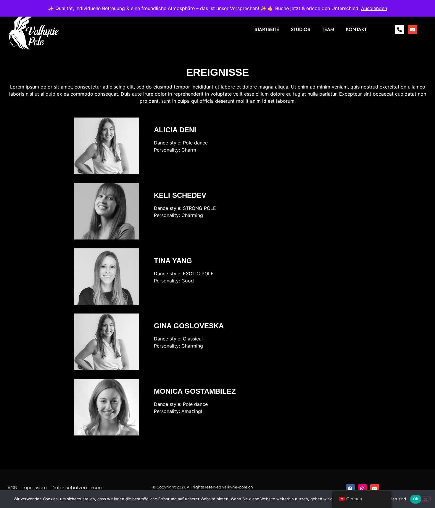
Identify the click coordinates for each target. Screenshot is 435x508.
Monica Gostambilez (195, 391)
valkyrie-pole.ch (237, 487)
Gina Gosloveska (189, 326)
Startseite (266, 29)
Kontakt (356, 29)
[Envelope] (412, 29)
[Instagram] (362, 488)
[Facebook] (350, 488)
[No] (425, 498)
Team (328, 29)
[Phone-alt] (399, 29)
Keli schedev (180, 195)
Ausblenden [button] (374, 8)
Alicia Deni (175, 130)
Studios (300, 29)
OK (416, 498)
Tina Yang (173, 261)
